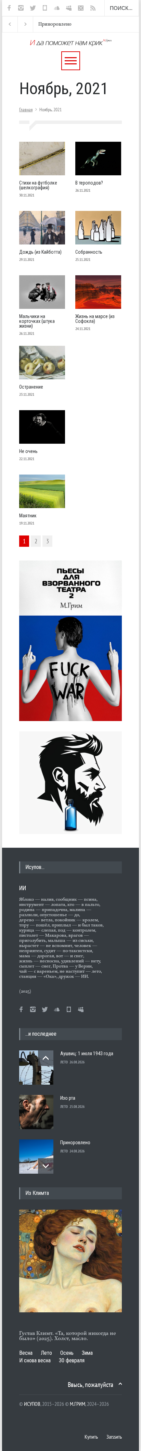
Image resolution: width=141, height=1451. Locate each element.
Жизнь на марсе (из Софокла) (95, 319)
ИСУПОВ (32, 1403)
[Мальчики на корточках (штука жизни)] (42, 292)
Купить (91, 1436)
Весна (26, 1353)
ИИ (22, 888)
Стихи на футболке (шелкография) (38, 185)
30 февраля (72, 1360)
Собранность (88, 252)
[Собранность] (98, 227)
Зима (87, 1353)
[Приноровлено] (36, 1156)
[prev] (45, 1058)
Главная (26, 109)
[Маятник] (42, 491)
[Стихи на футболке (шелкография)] (42, 158)
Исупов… (34, 867)
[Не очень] (42, 427)
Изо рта (67, 1098)
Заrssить (114, 1436)
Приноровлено (48, 24)
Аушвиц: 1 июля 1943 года (86, 1053)
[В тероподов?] (98, 158)
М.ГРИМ (77, 1403)
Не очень (28, 451)
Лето (46, 1353)
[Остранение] (42, 362)
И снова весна (35, 1360)
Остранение (31, 387)
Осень (67, 1353)
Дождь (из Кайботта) (40, 252)
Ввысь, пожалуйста (90, 1384)
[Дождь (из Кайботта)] (42, 227)
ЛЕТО (64, 1062)
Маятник (28, 515)
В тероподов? (89, 183)
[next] (45, 1166)
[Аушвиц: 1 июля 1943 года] (36, 1067)
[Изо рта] (36, 1112)
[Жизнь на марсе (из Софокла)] (98, 292)
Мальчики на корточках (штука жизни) (37, 321)
